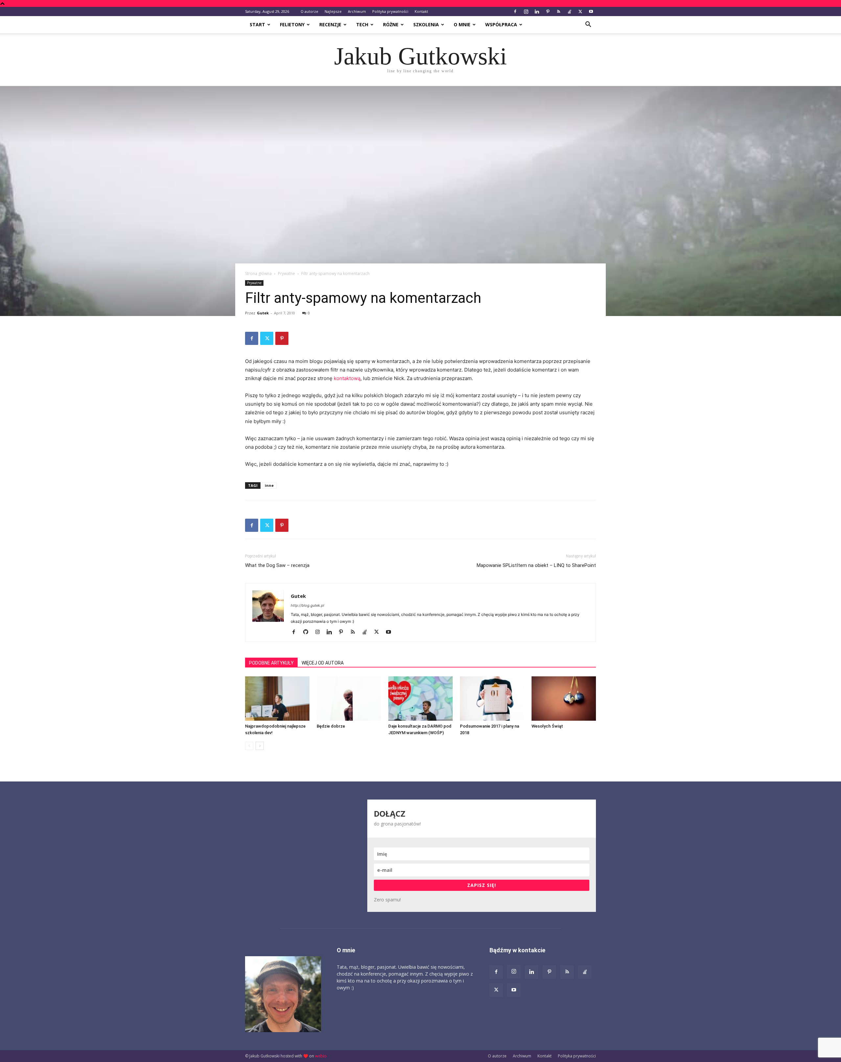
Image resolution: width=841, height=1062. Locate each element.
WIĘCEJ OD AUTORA (323, 663)
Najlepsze (333, 11)
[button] (588, 25)
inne (269, 485)
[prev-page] (249, 746)
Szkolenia (426, 24)
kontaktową (347, 378)
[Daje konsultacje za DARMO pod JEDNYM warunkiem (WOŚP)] (420, 698)
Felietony (292, 24)
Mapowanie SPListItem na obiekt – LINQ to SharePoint (536, 565)
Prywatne (286, 273)
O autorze (309, 11)
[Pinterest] (548, 11)
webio (321, 1056)
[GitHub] (308, 632)
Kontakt (421, 11)
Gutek (263, 312)
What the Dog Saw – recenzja (277, 565)
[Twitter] (580, 11)
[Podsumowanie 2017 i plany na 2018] (492, 698)
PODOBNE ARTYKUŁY (271, 663)
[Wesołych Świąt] (564, 698)
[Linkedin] (537, 11)
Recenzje (330, 24)
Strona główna (258, 273)
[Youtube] (591, 11)
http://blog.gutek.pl (307, 605)
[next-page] (260, 746)
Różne (390, 24)
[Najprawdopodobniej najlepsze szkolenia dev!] (277, 698)
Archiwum (357, 11)
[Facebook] (515, 11)
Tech (362, 24)
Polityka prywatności (390, 11)
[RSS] (558, 11)
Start (257, 24)
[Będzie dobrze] (349, 698)
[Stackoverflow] (569, 11)
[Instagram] (526, 11)
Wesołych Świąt (547, 726)
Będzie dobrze (331, 726)
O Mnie (462, 24)
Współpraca (501, 24)
